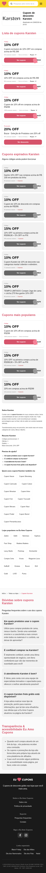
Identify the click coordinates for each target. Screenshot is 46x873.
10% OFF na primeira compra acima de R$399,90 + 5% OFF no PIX (21, 234)
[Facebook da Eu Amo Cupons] (20, 835)
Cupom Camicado (10, 484)
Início (4, 593)
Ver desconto (23, 142)
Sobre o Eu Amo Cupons (23, 798)
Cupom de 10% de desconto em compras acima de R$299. (22, 205)
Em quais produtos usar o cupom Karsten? (19, 456)
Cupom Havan (9, 476)
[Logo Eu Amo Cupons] (5, 4)
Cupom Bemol (24, 514)
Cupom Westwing (25, 476)
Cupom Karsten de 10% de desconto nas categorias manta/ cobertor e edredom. (22, 263)
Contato (23, 822)
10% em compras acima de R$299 (19, 389)
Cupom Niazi (25, 507)
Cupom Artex (25, 491)
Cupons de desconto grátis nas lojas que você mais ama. (23, 787)
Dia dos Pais (29, 853)
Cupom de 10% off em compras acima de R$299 (22, 106)
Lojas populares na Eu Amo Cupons (17, 530)
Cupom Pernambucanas (12, 522)
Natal (38, 853)
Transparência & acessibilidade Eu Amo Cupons (18, 729)
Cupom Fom (8, 499)
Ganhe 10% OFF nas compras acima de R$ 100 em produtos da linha (23, 176)
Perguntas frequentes (23, 818)
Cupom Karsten (27, 593)
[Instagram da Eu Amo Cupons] (26, 835)
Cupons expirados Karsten (20, 154)
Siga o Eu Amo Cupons (23, 830)
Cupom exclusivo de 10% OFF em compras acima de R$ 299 (23, 50)
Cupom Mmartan (10, 491)
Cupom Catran (27, 484)
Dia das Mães (29, 850)
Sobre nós (23, 802)
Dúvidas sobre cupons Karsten (18, 602)
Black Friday (16, 850)
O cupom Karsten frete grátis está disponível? (20, 465)
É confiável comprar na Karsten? (15, 459)
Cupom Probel (9, 514)
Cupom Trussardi (24, 499)
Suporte (23, 814)
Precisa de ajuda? (9, 451)
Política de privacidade (23, 806)
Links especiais (23, 846)
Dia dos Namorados (13, 853)
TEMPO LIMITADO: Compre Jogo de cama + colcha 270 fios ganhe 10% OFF (22, 292)
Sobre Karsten (8, 410)
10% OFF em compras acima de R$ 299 (21, 78)
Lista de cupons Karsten (19, 33)
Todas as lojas (14, 593)
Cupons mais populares (18, 314)
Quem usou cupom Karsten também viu (18, 471)
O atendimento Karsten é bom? (15, 462)
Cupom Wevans (9, 507)
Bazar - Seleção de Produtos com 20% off (22, 133)
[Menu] (41, 4)
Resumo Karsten (9, 436)
